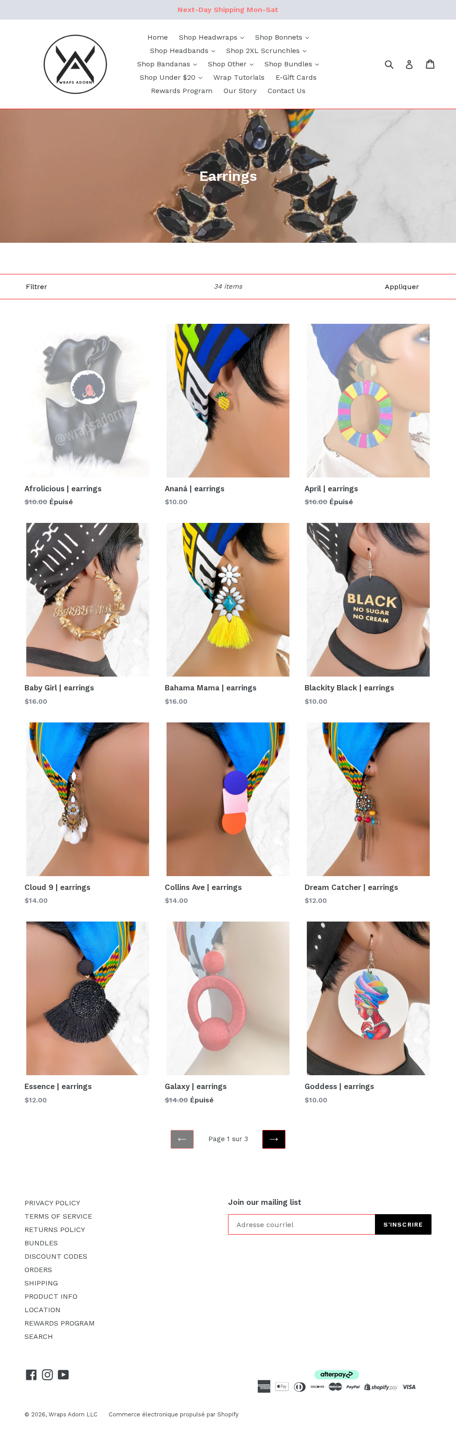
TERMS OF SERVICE (58, 1216)
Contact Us (286, 90)
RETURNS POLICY (54, 1229)
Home (157, 37)
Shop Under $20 (169, 77)
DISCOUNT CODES (55, 1256)
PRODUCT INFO (50, 1296)
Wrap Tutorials (239, 77)
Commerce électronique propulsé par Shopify (174, 1414)
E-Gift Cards (296, 77)
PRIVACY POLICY (52, 1203)
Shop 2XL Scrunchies (264, 50)
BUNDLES (41, 1243)
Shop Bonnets (280, 37)
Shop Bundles (289, 64)
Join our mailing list (264, 1202)
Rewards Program (181, 90)
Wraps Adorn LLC (73, 1414)
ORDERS (38, 1269)
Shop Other (228, 64)
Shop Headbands (180, 50)
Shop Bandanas (164, 64)
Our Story (240, 90)
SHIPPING (41, 1283)
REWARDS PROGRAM (59, 1323)
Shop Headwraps (209, 37)
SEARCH (38, 1336)
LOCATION (42, 1309)
